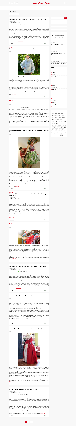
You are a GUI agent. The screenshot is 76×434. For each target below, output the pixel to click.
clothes (56, 115)
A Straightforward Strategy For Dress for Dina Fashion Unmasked (26, 328)
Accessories (11, 192)
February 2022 (54, 76)
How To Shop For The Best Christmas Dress (57, 37)
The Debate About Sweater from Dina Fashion (21, 225)
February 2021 (54, 102)
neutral (56, 125)
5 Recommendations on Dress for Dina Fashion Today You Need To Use (27, 266)
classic (53, 115)
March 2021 (54, 100)
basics (59, 113)
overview (59, 125)
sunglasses (53, 135)
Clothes (10, 47)
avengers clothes (54, 113)
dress (52, 117)
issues (57, 123)
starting (59, 133)
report (65, 127)
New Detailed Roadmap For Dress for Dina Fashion (22, 49)
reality (62, 127)
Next (31, 422)
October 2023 (54, 70)
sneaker (56, 133)
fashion (61, 119)
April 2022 (53, 72)
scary (59, 129)
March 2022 (54, 74)
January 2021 (54, 104)
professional (64, 125)
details (59, 115)
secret (62, 129)
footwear (53, 121)
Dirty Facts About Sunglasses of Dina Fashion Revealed (23, 389)
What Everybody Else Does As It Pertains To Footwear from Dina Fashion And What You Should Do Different (58, 41)
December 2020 (54, 106)
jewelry (61, 123)
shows (63, 131)
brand (62, 113)
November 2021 (54, 83)
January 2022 (54, 78)
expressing (57, 119)
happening (60, 121)
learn (63, 123)
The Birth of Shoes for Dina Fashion (18, 102)
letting (53, 125)
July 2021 (53, 91)
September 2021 (54, 87)
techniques (61, 135)
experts (60, 117)
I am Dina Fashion (41, 3)
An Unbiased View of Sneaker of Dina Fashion (21, 295)
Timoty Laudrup (13, 21)
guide (56, 121)
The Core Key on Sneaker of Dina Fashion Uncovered (58, 63)
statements (63, 133)
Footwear (11, 17)
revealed (53, 129)
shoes (57, 131)
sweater (57, 135)
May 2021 (53, 96)
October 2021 (54, 85)
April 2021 (53, 98)
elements (56, 117)
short (60, 131)
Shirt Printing (53, 131)
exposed (53, 119)
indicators (64, 121)
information (53, 123)
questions (58, 127)
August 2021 (54, 89)
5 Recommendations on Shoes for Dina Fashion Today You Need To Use (27, 19)
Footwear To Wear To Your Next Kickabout (57, 35)
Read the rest (20, 41)
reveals (57, 129)
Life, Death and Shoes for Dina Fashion (57, 47)
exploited (63, 117)
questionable (53, 127)
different (62, 115)
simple (53, 133)
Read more (11, 43)
